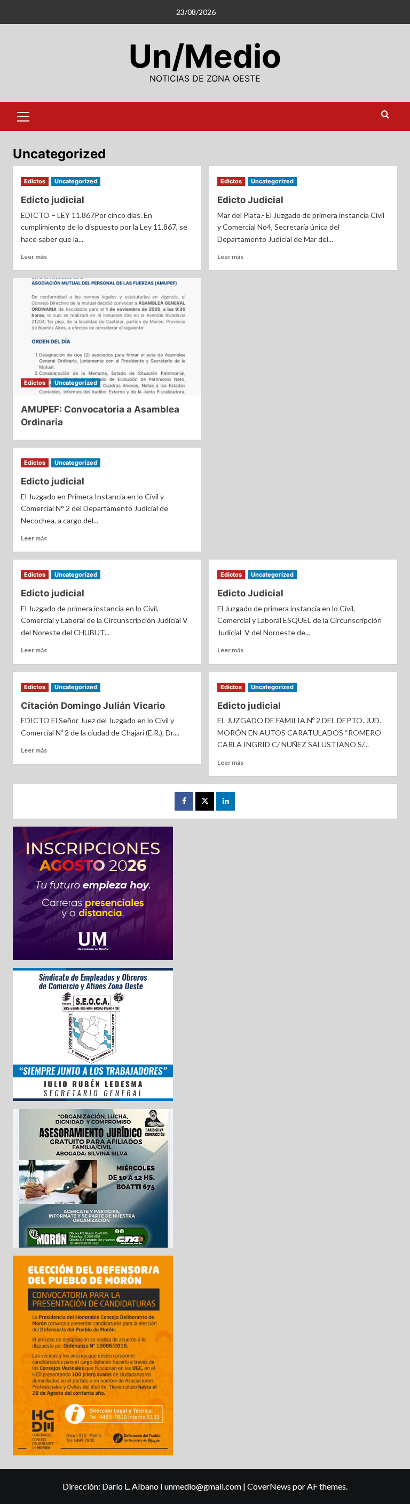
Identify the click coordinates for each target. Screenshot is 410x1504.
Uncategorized (75, 181)
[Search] (385, 115)
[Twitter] (204, 801)
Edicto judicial (52, 200)
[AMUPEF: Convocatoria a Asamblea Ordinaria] (107, 336)
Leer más (34, 257)
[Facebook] (184, 801)
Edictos (34, 181)
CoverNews (269, 1486)
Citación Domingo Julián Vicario (93, 705)
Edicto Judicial (250, 200)
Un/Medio (205, 56)
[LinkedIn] (225, 801)
